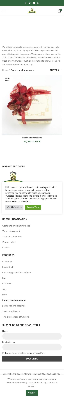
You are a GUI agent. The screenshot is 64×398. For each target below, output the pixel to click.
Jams (4, 289)
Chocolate (7, 261)
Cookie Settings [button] (14, 207)
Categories (30, 36)
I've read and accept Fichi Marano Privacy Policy (25, 353)
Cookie (5, 247)
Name (5, 331)
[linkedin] (38, 3)
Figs (4, 278)
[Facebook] (25, 3)
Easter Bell (7, 266)
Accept (32, 393)
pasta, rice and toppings (13, 305)
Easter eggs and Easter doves (16, 272)
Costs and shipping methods (16, 225)
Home (5, 70)
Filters (54, 70)
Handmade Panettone (32, 137)
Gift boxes (7, 283)
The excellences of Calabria (15, 316)
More (4, 294)
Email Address (8, 342)
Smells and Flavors (11, 311)
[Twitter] (29, 3)
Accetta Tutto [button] (33, 207)
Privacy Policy (9, 242)
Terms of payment (11, 231)
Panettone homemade (13, 300)
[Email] (34, 3)
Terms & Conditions (12, 236)
